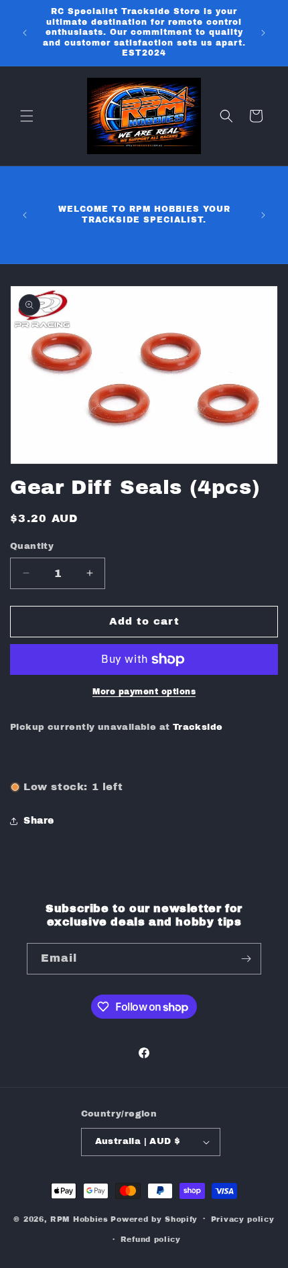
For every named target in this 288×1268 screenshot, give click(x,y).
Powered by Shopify (154, 1218)
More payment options (144, 691)
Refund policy (151, 1239)
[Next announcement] (263, 33)
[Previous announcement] (25, 33)
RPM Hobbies (79, 1218)
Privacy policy (243, 1219)
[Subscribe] (246, 958)
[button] (27, 116)
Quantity (32, 546)
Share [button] (38, 821)
